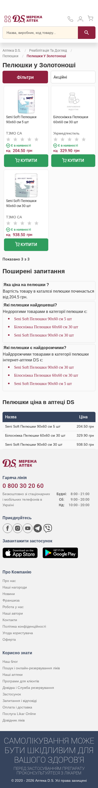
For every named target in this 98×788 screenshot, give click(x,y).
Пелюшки (10, 56)
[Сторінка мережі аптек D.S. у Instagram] (18, 528)
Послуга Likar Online (19, 714)
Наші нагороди (15, 587)
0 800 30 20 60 (23, 486)
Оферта (9, 639)
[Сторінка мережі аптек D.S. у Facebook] (8, 528)
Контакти (10, 620)
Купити (28, 160)
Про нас (9, 581)
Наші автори (13, 613)
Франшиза (11, 600)
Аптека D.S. (12, 50)
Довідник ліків (14, 720)
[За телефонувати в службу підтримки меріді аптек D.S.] (70, 21)
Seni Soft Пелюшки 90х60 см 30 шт (44, 335)
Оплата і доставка (17, 707)
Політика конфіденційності (24, 626)
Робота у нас (13, 607)
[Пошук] (86, 32)
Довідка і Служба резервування (28, 688)
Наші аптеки (13, 675)
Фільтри (25, 77)
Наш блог (10, 662)
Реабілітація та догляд (48, 50)
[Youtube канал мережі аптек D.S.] (28, 528)
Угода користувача (18, 633)
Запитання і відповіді (20, 701)
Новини (9, 594)
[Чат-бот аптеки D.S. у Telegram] (38, 528)
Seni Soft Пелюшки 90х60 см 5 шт (43, 319)
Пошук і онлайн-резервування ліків (31, 668)
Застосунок (12, 694)
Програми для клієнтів (21, 681)
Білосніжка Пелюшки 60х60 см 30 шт (46, 327)
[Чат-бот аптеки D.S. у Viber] (48, 528)
